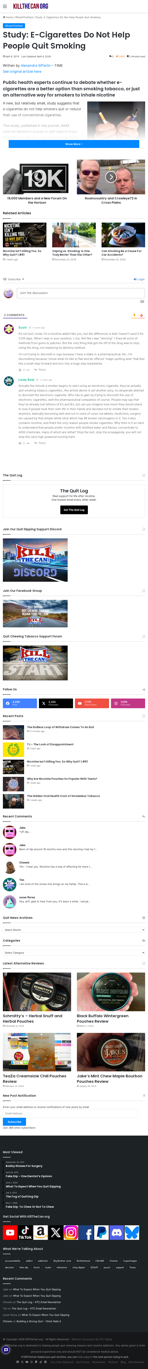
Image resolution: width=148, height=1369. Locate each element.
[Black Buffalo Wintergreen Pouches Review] (111, 992)
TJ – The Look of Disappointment (50, 744)
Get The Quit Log (74, 509)
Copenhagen (130, 1260)
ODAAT (94, 1267)
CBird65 (99, 1260)
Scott (22, 327)
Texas (132, 1267)
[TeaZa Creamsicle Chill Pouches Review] (37, 1052)
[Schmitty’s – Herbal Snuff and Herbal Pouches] (37, 992)
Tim (21, 879)
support (120, 1267)
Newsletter (99, 1362)
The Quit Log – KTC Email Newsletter (39, 1302)
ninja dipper (78, 1267)
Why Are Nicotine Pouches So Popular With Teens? (62, 779)
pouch (107, 1267)
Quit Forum (82, 1362)
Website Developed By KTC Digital (91, 1339)
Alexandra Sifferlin (36, 65)
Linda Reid (26, 380)
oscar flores (27, 897)
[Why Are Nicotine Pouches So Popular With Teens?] (13, 784)
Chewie (24, 862)
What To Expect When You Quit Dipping (37, 1289)
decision (9, 1267)
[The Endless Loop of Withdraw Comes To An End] (13, 732)
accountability (12, 1260)
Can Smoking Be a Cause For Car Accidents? (122, 253)
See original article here (22, 71)
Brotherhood (83, 1260)
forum (37, 1267)
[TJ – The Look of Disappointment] (13, 749)
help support (85, 1356)
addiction (43, 1260)
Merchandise (136, 1362)
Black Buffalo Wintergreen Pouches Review (103, 1018)
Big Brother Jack (62, 1260)
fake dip (23, 1267)
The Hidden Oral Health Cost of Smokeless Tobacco (63, 796)
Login (141, 279)
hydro (48, 1267)
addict (29, 1260)
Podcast (113, 1362)
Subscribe (14, 1121)
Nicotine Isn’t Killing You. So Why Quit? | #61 (22, 253)
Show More (73, 144)
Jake (22, 827)
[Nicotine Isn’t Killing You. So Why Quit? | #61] (24, 235)
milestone (62, 1267)
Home (9, 17)
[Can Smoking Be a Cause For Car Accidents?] (123, 235)
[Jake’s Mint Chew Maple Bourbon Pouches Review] (111, 1052)
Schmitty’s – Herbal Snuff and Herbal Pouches (32, 1018)
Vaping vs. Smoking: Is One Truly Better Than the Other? (72, 253)
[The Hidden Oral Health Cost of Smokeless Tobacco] (13, 801)
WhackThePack (24, 17)
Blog (123, 1362)
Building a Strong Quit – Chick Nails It (39, 1321)
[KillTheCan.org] (31, 6)
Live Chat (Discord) (61, 1362)
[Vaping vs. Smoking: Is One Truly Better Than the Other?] (74, 235)
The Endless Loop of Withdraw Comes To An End (60, 727)
